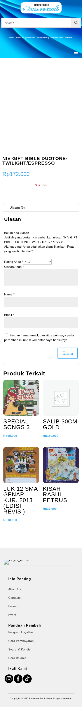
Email (9, 314)
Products (30, 38)
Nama (9, 294)
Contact (68, 38)
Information (42, 38)
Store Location (56, 38)
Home (11, 38)
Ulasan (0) (17, 207)
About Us (20, 38)
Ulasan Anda (14, 266)
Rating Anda (13, 261)
